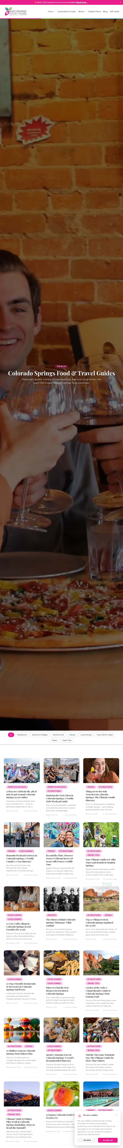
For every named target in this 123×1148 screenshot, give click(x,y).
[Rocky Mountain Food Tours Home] (18, 11)
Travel (54, 740)
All (11, 735)
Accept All (108, 1140)
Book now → (82, 2)
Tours (50, 11)
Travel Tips (66, 740)
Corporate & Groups (67, 11)
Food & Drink (58, 735)
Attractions (22, 735)
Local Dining (85, 735)
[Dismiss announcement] (120, 2)
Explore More (95, 11)
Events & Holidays (40, 735)
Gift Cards (114, 11)
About (81, 11)
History (72, 735)
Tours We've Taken (104, 735)
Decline (87, 1140)
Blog (105, 11)
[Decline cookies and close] (116, 1114)
